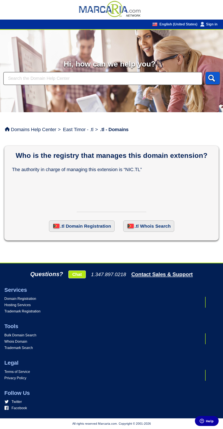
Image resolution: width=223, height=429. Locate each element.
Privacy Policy (15, 378)
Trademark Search (18, 348)
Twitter (17, 402)
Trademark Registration (22, 311)
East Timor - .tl (78, 129)
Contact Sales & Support (162, 274)
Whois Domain (15, 341)
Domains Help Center (33, 129)
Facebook (19, 408)
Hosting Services (17, 305)
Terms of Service (17, 372)
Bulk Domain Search (20, 335)
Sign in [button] (212, 24)
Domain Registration (20, 298)
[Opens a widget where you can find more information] (207, 421)
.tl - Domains (114, 129)
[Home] (111, 8)
